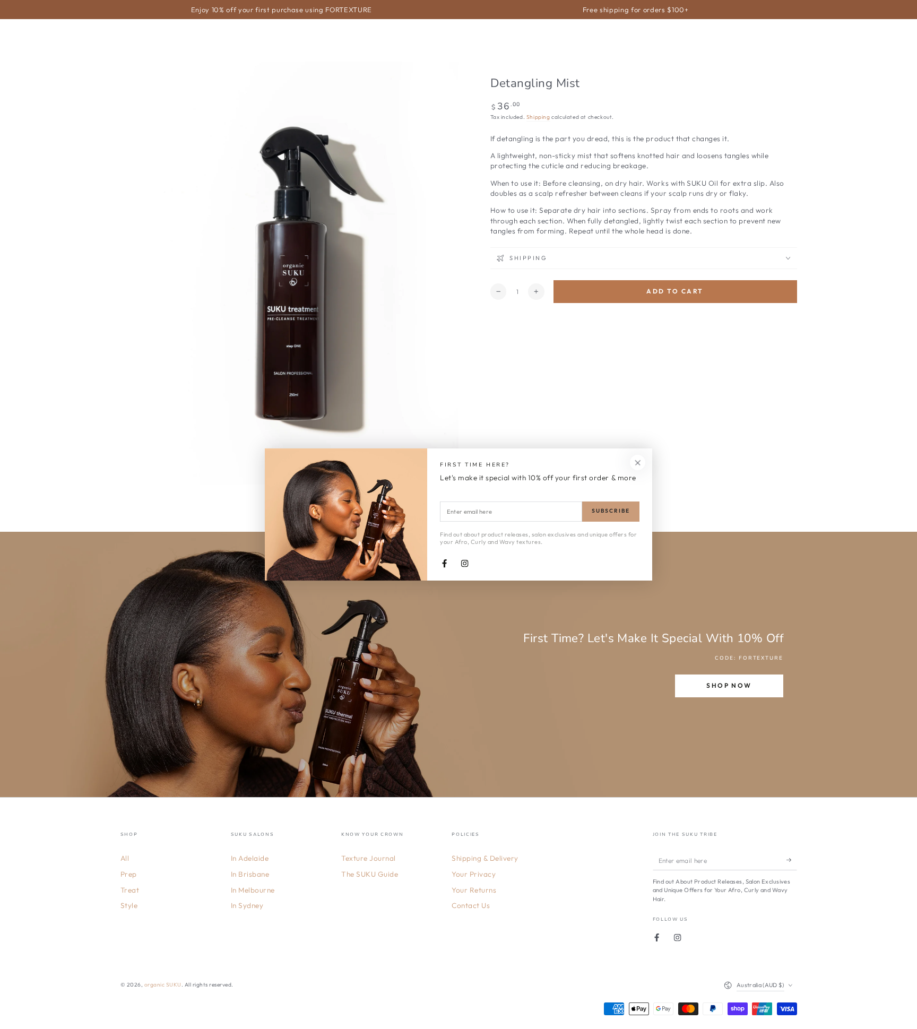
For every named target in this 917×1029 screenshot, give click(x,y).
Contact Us (471, 905)
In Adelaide (250, 858)
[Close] (637, 462)
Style (129, 905)
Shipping (538, 117)
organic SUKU (162, 984)
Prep (128, 874)
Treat (130, 890)
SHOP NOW (728, 685)
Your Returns (474, 890)
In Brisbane (250, 874)
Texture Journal (368, 858)
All (124, 858)
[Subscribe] (791, 860)
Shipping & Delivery (485, 858)
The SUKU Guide (369, 874)
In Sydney (247, 905)
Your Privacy (474, 874)
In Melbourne (253, 890)
